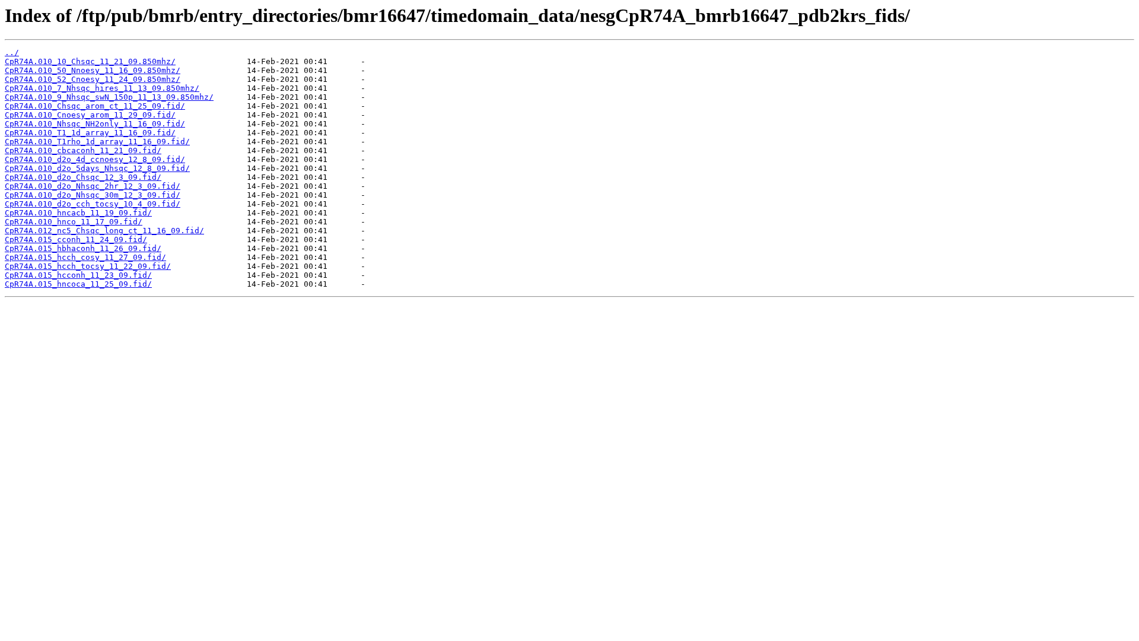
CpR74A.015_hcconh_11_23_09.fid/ (78, 275)
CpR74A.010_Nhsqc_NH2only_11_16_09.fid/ (95, 123)
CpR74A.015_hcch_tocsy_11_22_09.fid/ (88, 266)
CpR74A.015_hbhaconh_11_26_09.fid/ (83, 248)
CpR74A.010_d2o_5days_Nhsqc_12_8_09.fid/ (97, 168)
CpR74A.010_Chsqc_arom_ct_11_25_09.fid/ (95, 105)
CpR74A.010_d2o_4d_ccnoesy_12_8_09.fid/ (95, 159)
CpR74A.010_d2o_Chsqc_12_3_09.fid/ (83, 177)
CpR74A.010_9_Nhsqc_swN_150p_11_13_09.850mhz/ (109, 97)
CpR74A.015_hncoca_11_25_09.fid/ (78, 284)
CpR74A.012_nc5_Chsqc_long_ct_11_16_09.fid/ (104, 230)
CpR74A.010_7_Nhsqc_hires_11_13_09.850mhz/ (102, 88)
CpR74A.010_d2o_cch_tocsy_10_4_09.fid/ (92, 203)
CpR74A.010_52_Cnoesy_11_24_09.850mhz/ (92, 79)
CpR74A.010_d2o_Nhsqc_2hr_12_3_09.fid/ (92, 186)
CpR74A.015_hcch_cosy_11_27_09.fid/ (85, 257)
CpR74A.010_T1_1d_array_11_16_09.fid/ (90, 132)
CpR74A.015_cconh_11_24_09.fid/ (76, 239)
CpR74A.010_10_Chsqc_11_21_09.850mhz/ (90, 61)
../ (12, 52)
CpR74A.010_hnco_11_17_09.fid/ (73, 221)
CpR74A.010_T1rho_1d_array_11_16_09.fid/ (97, 141)
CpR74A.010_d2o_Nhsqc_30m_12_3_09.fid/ (92, 195)
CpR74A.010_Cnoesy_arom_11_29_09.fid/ (90, 114)
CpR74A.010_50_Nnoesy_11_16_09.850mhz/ (92, 70)
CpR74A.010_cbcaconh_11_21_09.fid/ (83, 150)
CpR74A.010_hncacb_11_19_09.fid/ (78, 212)
